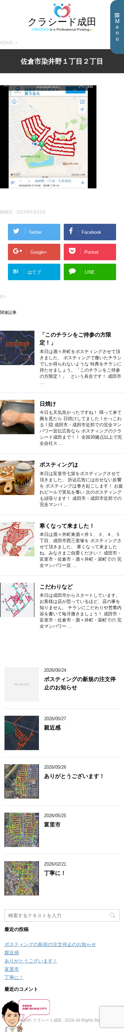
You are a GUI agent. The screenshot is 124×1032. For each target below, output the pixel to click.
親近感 (52, 728)
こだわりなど (56, 587)
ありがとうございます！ (74, 776)
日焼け (48, 404)
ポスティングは (59, 465)
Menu (117, 30)
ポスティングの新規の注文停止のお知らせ (50, 944)
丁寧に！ (55, 873)
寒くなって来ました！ (67, 526)
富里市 (52, 824)
